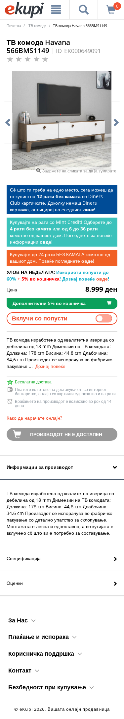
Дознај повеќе (50, 366)
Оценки (15, 583)
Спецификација (24, 558)
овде (102, 279)
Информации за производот (40, 467)
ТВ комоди (37, 25)
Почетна (14, 25)
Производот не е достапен (66, 434)
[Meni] (56, 9)
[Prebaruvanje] (84, 9)
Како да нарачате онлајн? (34, 418)
